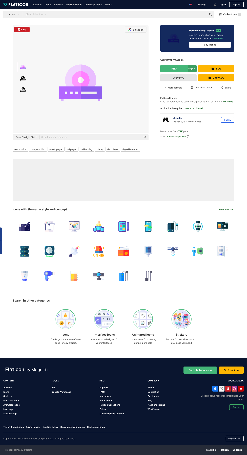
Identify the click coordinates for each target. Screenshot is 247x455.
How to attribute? (194, 108)
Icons (48, 4)
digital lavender (130, 149)
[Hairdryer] (49, 276)
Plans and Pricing (156, 404)
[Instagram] (234, 389)
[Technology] (198, 251)
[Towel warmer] (74, 276)
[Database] (222, 226)
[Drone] (173, 251)
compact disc (38, 149)
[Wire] (148, 276)
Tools (55, 380)
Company (153, 380)
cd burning (86, 149)
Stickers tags (10, 413)
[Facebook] (215, 389)
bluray (100, 149)
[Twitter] (221, 389)
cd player (72, 149)
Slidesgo (237, 449)
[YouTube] (241, 389)
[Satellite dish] (74, 251)
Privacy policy (33, 427)
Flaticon (224, 449)
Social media (236, 380)
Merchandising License (111, 413)
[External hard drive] (173, 226)
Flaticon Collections (109, 404)
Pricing (201, 4)
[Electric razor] (24, 276)
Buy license (210, 44)
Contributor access (200, 370)
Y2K (180, 131)
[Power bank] (123, 276)
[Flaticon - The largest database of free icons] (15, 4)
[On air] (99, 251)
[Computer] (74, 226)
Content (8, 380)
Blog (150, 400)
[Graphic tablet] (24, 226)
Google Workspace (61, 392)
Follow (102, 409)
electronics (20, 149)
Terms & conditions (13, 427)
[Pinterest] (228, 389)
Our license (153, 396)
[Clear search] (203, 14)
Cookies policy (50, 427)
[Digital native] (99, 226)
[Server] (24, 251)
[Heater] (222, 251)
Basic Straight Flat (176, 136)
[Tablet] (123, 226)
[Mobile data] (148, 226)
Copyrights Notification (72, 427)
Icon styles (105, 396)
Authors (37, 4)
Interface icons (74, 4)
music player (56, 149)
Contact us (153, 392)
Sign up (236, 4)
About (151, 387)
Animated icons (93, 4)
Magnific (211, 449)
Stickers (58, 4)
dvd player (112, 149)
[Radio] (123, 251)
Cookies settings (96, 427)
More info (219, 38)
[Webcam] (99, 276)
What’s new (154, 409)
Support (103, 387)
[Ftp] (198, 226)
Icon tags (8, 409)
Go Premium (231, 370)
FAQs (102, 392)
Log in (223, 4)
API (53, 387)
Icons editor (105, 400)
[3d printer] (49, 226)
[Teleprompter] (148, 251)
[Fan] (49, 251)
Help (102, 380)
